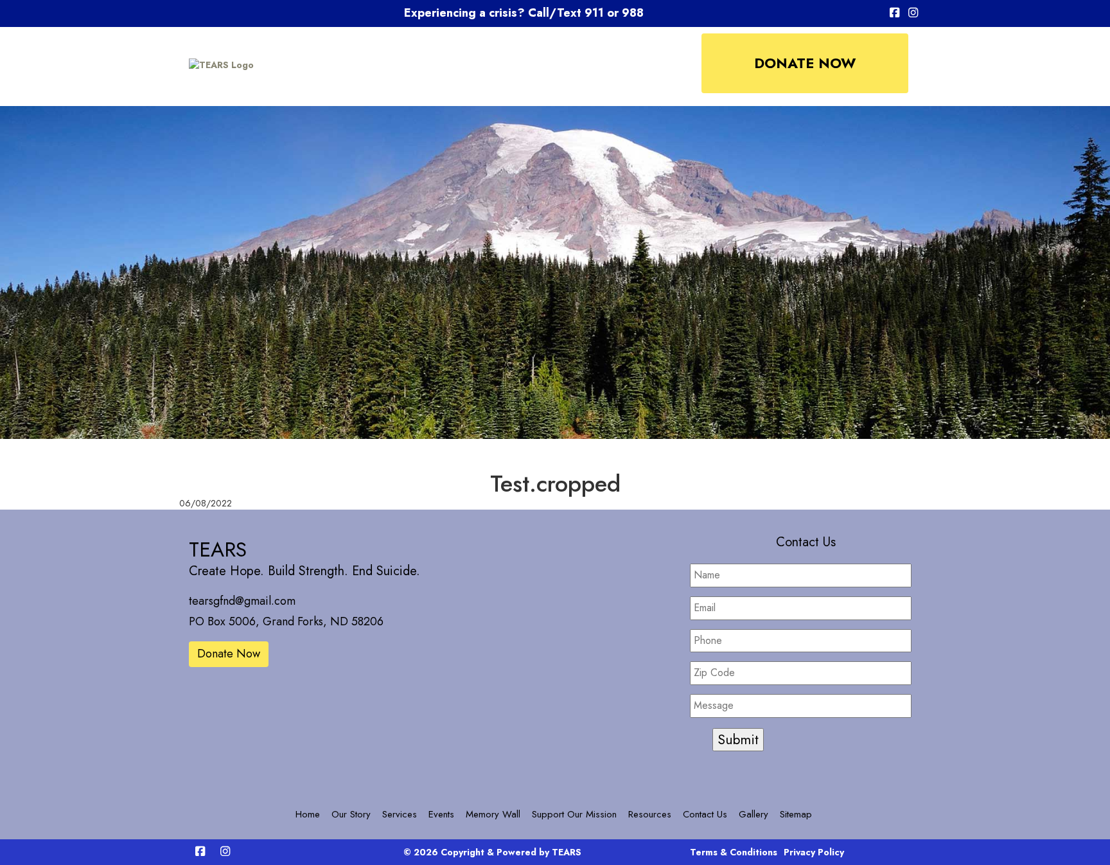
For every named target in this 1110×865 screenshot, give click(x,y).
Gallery (753, 814)
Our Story (351, 814)
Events (441, 814)
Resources (649, 814)
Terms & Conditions (733, 852)
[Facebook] (894, 13)
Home (307, 814)
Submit (738, 739)
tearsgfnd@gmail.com (242, 601)
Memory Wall (493, 814)
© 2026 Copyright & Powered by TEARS (492, 852)
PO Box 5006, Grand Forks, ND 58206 (286, 621)
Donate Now (805, 63)
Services (399, 814)
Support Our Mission (574, 814)
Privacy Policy (814, 852)
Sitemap (796, 814)
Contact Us (705, 814)
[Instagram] (913, 13)
